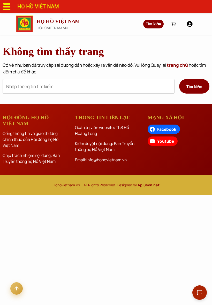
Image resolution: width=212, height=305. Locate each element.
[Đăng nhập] (189, 23)
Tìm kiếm (153, 24)
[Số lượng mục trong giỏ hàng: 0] (173, 23)
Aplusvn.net (149, 184)
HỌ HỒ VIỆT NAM (58, 21)
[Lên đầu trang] (16, 288)
